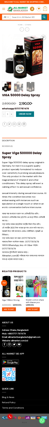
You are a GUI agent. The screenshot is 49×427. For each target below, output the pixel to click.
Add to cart (9, 309)
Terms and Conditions (13, 407)
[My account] (32, 9)
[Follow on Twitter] (14, 344)
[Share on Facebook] (4, 124)
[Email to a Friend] (14, 124)
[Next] (42, 56)
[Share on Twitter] (9, 124)
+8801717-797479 (16, 333)
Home (20, 25)
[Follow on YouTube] (19, 344)
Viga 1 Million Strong (10, 300)
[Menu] (3, 8)
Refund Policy (9, 402)
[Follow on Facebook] (4, 344)
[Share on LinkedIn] (24, 124)
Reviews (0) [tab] (7, 146)
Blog (24, 422)
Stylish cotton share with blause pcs (35, 301)
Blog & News (8, 397)
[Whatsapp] (42, 421)
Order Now (25, 114)
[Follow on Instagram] (9, 344)
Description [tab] (8, 140)
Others (28, 25)
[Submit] (44, 17)
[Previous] (6, 56)
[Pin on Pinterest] (19, 124)
